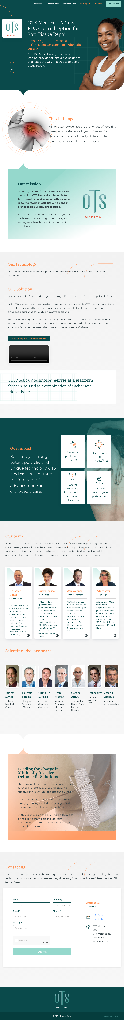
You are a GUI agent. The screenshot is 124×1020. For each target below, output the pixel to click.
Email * (16, 911)
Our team (98, 3)
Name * (16, 900)
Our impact (85, 3)
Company (57, 900)
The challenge (38, 3)
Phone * (57, 911)
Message (17, 922)
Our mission (53, 3)
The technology (69, 3)
